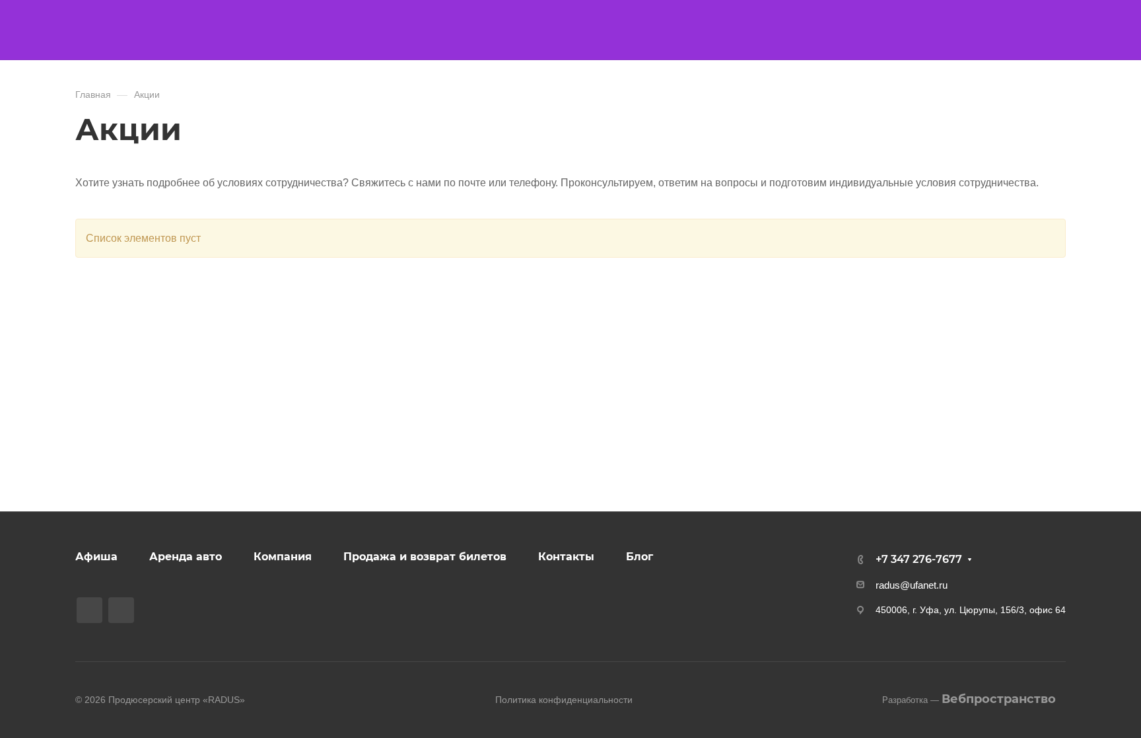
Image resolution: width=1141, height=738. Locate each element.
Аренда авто (185, 556)
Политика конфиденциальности (564, 699)
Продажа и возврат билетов (424, 556)
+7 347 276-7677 (919, 559)
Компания (283, 556)
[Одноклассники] (121, 610)
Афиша (96, 556)
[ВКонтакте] (89, 610)
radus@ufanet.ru (912, 585)
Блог (639, 556)
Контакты (566, 556)
